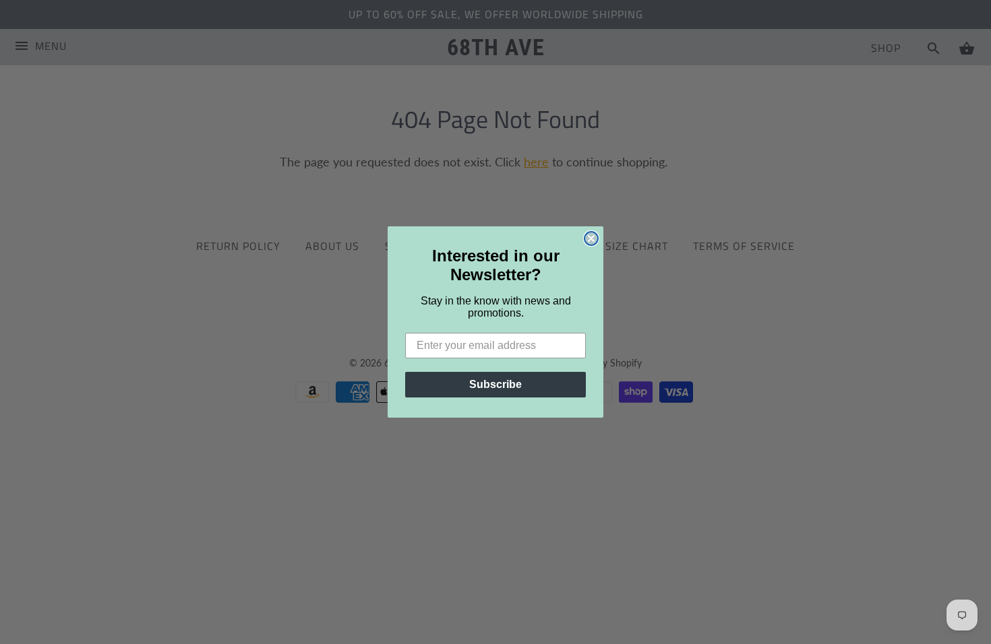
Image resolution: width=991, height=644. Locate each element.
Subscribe (495, 384)
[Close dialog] (591, 238)
